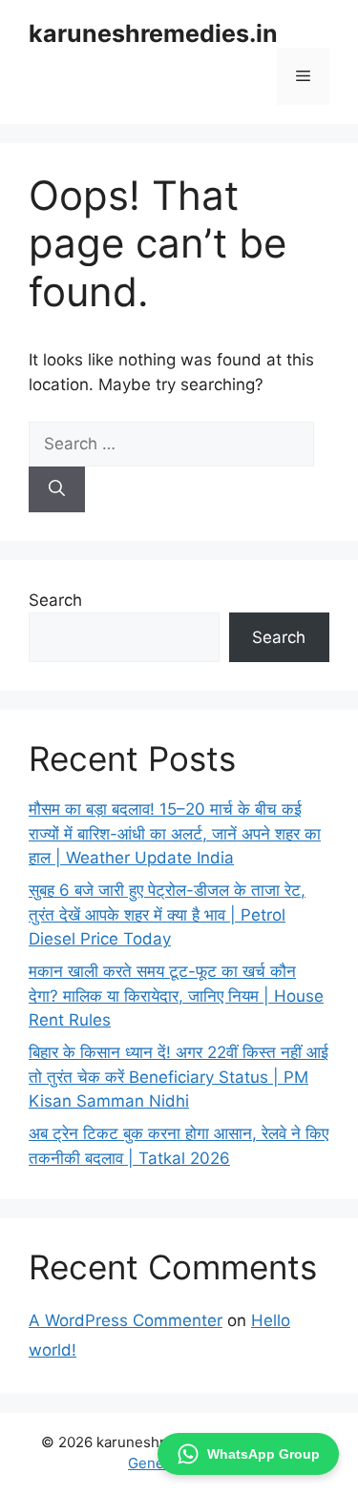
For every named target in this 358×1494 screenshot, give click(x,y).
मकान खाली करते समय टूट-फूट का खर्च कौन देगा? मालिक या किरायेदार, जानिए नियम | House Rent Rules (176, 995)
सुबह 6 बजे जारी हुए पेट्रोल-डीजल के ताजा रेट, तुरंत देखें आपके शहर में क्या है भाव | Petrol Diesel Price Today (167, 914)
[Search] (57, 489)
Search (55, 600)
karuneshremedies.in (153, 33)
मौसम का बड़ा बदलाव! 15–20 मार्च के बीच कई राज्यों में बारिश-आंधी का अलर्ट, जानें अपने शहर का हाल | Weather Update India (175, 833)
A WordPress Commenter (125, 1320)
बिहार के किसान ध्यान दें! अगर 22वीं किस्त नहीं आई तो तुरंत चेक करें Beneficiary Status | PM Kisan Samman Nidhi (178, 1076)
